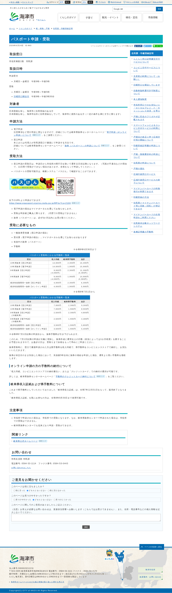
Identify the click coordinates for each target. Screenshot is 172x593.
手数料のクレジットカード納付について (80, 376)
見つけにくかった (63, 500)
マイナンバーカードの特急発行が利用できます (146, 190)
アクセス (102, 2)
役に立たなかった (57, 490)
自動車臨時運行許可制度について (146, 92)
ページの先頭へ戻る (153, 547)
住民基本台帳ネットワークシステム (146, 224)
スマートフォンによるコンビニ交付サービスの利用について (146, 128)
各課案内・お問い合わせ (150, 577)
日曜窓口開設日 (21, 96)
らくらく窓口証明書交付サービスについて (146, 60)
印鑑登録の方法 (141, 197)
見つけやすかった (23, 500)
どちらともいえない (37, 490)
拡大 (68, 2)
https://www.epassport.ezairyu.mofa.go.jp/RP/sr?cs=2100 (44, 203)
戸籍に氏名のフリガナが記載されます (146, 118)
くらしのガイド (25, 29)
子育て (89, 17)
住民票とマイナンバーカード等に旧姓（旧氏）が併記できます (146, 206)
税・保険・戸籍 (43, 29)
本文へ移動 (15, 2)
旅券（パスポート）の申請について (87, 146)
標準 (62, 2)
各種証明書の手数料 (143, 232)
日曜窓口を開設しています (146, 85)
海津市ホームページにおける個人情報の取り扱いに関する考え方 (37, 582)
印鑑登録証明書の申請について (146, 147)
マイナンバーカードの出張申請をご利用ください (146, 216)
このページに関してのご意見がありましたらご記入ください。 (42, 505)
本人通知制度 (140, 99)
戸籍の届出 (139, 168)
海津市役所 (150, 570)
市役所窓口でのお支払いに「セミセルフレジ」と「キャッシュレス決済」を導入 (146, 108)
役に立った (20, 490)
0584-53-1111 (65, 571)
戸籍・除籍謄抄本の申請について (146, 155)
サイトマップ (27, 2)
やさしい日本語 (132, 2)
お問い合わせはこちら (21, 468)
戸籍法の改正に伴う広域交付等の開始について (146, 138)
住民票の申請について (144, 163)
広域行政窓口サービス (144, 174)
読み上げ (147, 2)
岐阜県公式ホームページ (29, 441)
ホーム (12, 29)
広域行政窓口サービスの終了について (146, 181)
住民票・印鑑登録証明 (63, 29)
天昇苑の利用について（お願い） (146, 77)
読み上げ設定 (158, 2)
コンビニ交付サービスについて (146, 69)
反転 (84, 2)
